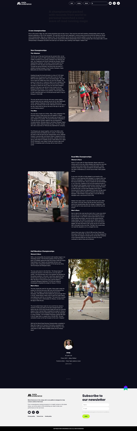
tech (72, 3)
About (86, 3)
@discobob (68, 363)
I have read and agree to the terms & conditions (96, 412)
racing (78, 3)
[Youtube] (110, 3)
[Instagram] (114, 3)
